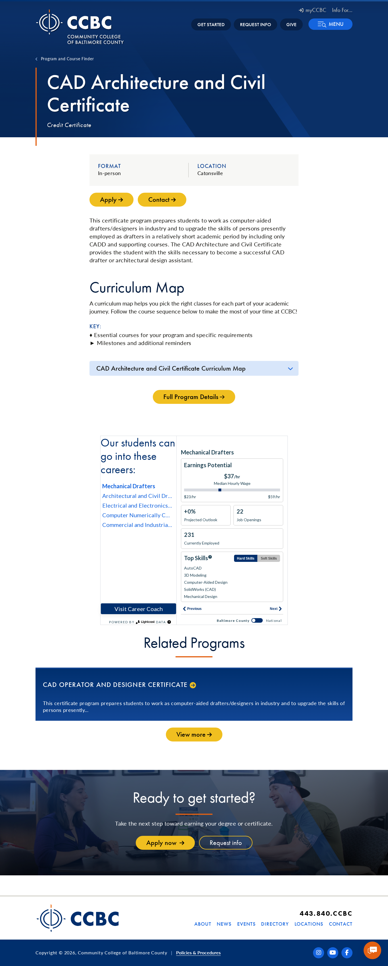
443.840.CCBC (326, 913)
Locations (309, 924)
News (224, 924)
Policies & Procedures (198, 952)
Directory (275, 924)
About (202, 924)
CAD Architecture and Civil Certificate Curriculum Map (171, 368)
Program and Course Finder (67, 58)
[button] (330, 24)
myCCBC (316, 10)
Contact (340, 924)
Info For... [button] (342, 10)
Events (246, 924)
